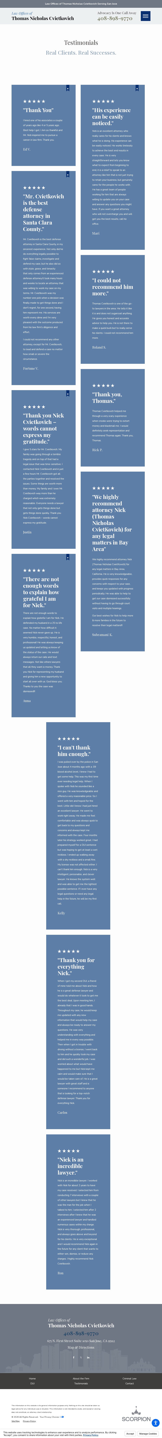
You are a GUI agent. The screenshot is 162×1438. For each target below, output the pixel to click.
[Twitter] (81, 1357)
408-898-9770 (115, 18)
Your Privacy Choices (50, 1417)
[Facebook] (74, 1357)
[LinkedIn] (88, 1357)
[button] (156, 1423)
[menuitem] (32, 1378)
